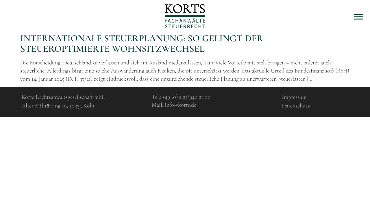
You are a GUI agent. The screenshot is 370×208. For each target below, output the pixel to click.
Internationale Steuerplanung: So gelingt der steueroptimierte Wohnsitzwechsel (141, 43)
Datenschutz (296, 105)
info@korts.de (180, 104)
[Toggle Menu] (358, 16)
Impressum (294, 97)
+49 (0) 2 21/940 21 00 (186, 96)
